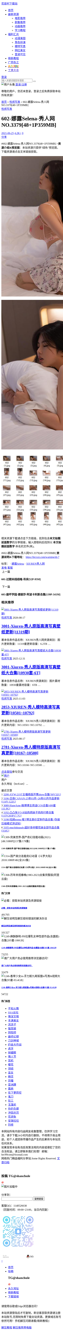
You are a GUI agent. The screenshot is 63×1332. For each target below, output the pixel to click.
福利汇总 (13, 34)
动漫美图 (20, 38)
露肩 (10, 1088)
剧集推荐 (20, 22)
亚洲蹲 (12, 1084)
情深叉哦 (13, 1016)
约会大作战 (15, 1044)
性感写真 (14, 102)
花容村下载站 (9, 3)
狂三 (10, 1100)
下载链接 (13, 1296)
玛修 (10, 1124)
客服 (10, 567)
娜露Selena (18, 563)
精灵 (10, 1076)
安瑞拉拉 (13, 1120)
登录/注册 (21, 84)
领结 (10, 1068)
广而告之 (13, 62)
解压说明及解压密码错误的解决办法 (16, 926)
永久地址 (13, 1288)
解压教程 (6, 1327)
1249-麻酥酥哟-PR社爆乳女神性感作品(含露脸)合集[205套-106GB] (28, 948)
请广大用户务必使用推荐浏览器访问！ (17, 966)
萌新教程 (13, 58)
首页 (10, 10)
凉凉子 (12, 1024)
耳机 (10, 1060)
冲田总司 (13, 1112)
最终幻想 (13, 1036)
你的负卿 (13, 1108)
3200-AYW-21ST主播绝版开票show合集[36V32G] (32, 794)
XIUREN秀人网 (35, 563)
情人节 (12, 1056)
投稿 (10, 1271)
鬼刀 (10, 1096)
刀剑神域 (13, 1040)
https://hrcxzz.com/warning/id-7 (42, 557)
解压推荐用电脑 (22, 1327)
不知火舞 (13, 1008)
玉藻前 (12, 1104)
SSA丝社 (13, 1012)
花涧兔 (12, 1116)
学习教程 (20, 30)
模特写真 (20, 46)
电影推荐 (20, 18)
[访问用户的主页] (5, 775)
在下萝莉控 (15, 1092)
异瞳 (10, 1080)
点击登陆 (6, 771)
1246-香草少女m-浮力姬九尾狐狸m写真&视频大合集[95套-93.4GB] (29, 987)
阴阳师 (12, 1032)
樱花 (10, 1064)
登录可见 (20, 54)
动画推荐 (20, 26)
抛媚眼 (12, 1052)
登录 (4, 77)
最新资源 (13, 14)
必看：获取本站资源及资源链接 (14, 908)
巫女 (10, 1072)
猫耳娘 (12, 1028)
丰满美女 (13, 1020)
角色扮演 (20, 42)
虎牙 (10, 1048)
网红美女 (20, 50)
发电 (4, 567)
